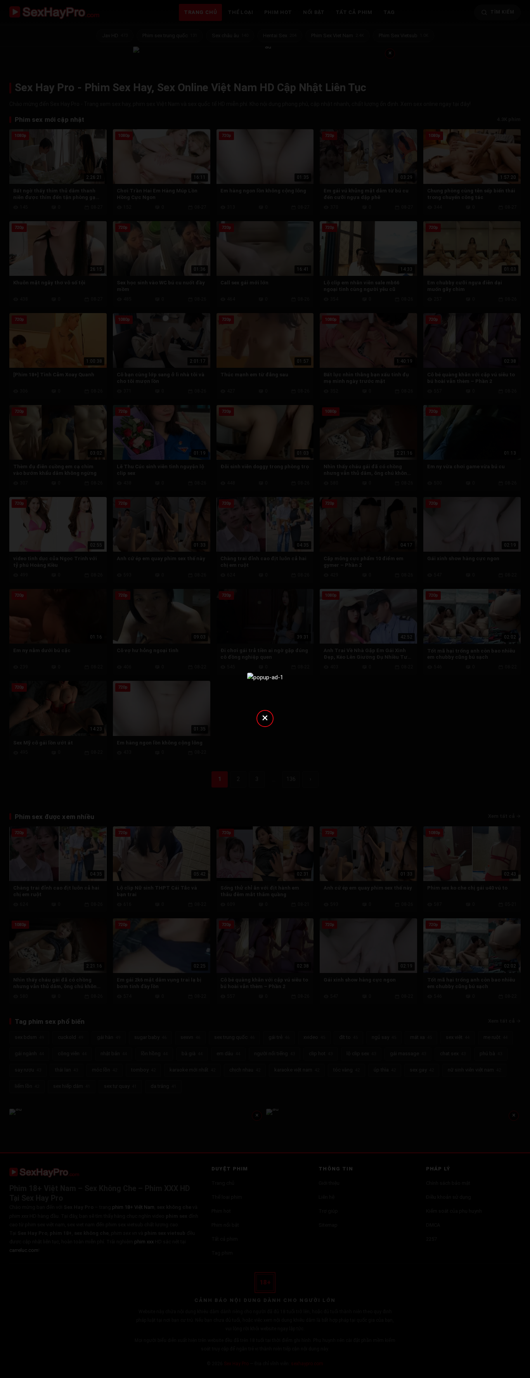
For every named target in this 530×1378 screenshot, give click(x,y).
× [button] (265, 717)
